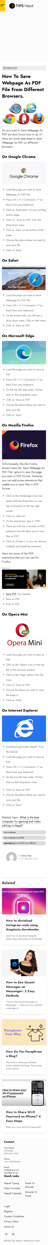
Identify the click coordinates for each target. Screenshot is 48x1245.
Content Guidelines (14, 1216)
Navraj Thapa (26, 855)
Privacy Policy (11, 1221)
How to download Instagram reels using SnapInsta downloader (22, 925)
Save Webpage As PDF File (14, 837)
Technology (10, 67)
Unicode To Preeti (31, 1194)
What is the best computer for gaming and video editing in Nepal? (21, 821)
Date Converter (12, 1188)
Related (8, 882)
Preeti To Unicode (30, 1185)
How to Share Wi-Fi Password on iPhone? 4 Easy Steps (23, 1116)
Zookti (37, 1240)
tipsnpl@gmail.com (11, 1172)
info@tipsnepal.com (11, 1170)
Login (7, 1206)
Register (8, 1211)
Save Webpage (10, 832)
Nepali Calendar (13, 1193)
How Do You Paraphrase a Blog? (24, 1053)
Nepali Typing (11, 1183)
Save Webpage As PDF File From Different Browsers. (20, 843)
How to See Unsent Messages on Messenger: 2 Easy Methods (20, 989)
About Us (9, 1226)
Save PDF (11, 594)
